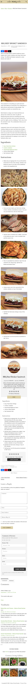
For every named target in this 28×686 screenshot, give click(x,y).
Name (3, 555)
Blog (6, 8)
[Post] (9, 51)
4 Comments (14, 47)
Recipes (10, 8)
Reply (2, 600)
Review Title (5, 543)
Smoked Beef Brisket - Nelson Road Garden (12, 621)
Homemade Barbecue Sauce (10, 149)
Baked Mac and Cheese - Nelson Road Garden (13, 608)
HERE (6, 651)
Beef (12, 473)
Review (4, 548)
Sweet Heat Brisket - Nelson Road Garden (12, 633)
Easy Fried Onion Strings (9, 146)
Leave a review (14, 459)
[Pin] (6, 51)
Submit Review (19, 569)
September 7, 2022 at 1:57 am (8, 592)
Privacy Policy (23, 683)
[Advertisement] (14, 27)
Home (2, 8)
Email (3, 561)
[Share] (2, 51)
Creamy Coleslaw (8, 147)
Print (14, 397)
